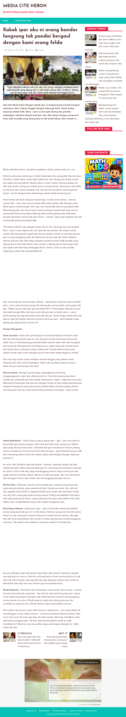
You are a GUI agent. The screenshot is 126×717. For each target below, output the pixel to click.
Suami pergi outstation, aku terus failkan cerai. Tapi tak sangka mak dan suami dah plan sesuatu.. (103, 43)
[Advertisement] (42, 145)
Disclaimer (44, 710)
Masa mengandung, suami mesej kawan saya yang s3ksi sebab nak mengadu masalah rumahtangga (103, 77)
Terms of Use (76, 710)
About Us (31, 710)
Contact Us (91, 710)
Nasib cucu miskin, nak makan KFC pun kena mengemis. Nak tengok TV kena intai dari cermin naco (103, 94)
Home (5, 21)
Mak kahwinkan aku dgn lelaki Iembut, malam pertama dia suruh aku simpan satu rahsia (103, 60)
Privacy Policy (59, 710)
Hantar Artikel (23, 21)
